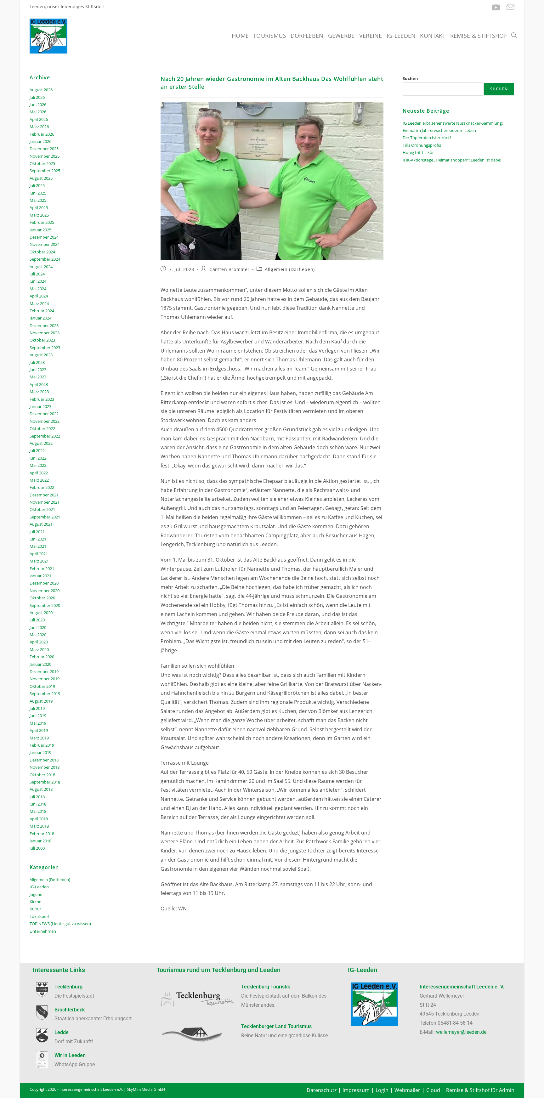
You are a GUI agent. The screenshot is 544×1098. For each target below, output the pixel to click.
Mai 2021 (38, 546)
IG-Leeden (39, 887)
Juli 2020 (37, 620)
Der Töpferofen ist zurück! (427, 137)
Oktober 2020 (42, 598)
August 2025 (41, 178)
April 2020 (39, 642)
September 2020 (45, 605)
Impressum (356, 1090)
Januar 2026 (40, 141)
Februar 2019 (42, 745)
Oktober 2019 (42, 686)
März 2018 (39, 826)
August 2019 (41, 701)
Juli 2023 (37, 362)
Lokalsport (40, 916)
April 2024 (39, 296)
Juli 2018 (37, 797)
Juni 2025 (38, 193)
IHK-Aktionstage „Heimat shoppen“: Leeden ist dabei (452, 160)
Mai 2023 (38, 377)
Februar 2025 (42, 222)
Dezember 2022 (44, 413)
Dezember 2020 (44, 583)
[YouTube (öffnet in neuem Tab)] (495, 7)
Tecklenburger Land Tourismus (276, 1026)
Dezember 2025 (44, 148)
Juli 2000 (37, 848)
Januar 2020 (40, 664)
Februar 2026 (42, 134)
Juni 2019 (38, 715)
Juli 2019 (37, 708)
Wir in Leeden (70, 1055)
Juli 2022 (37, 450)
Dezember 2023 (44, 325)
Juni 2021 (38, 539)
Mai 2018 (38, 811)
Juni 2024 (38, 281)
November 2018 (45, 767)
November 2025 (45, 156)
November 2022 (45, 421)
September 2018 (45, 782)
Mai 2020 (38, 634)
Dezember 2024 (44, 237)
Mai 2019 (38, 723)
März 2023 (39, 391)
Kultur (35, 909)
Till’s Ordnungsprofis (422, 145)
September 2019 (45, 693)
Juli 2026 (37, 97)
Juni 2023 (38, 369)
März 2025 (39, 215)
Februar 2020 (42, 656)
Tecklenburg (68, 987)
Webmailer (407, 1090)
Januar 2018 (40, 841)
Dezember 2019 (44, 671)
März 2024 (39, 303)
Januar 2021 (40, 576)
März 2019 (39, 738)
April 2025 (39, 207)
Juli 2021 (37, 532)
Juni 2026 (38, 104)
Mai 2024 (38, 288)
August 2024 (41, 266)
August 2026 (41, 90)
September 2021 (45, 517)
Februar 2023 (42, 399)
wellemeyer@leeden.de (461, 1032)
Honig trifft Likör (418, 152)
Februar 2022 (42, 487)
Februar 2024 (42, 311)
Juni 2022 (38, 458)
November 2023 (45, 333)
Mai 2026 (38, 112)
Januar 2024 (40, 318)
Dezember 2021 (44, 495)
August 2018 (41, 789)
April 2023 (39, 384)
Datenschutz (322, 1090)
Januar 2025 (40, 230)
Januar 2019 (40, 752)
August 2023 (41, 355)
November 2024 (45, 244)
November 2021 (45, 502)
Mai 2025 (38, 200)
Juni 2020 (38, 627)
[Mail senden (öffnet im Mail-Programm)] (508, 7)
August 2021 (41, 524)
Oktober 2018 (42, 775)
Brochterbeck (69, 1010)
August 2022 (41, 443)
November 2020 (45, 590)
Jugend (36, 894)
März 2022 (39, 480)
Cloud (433, 1090)
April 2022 (39, 473)
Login (382, 1090)
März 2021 (39, 561)
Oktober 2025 (42, 163)
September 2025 (45, 170)
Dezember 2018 (44, 760)
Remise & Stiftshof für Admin (480, 1090)
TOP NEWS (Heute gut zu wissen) (60, 923)
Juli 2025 (37, 185)
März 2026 (39, 126)
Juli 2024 (37, 274)
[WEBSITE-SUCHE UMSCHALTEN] (514, 35)
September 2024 (45, 259)
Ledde (61, 1032)
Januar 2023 (40, 406)
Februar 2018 (42, 833)
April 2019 (39, 730)
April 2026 (39, 119)
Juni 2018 (38, 804)
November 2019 (45, 679)
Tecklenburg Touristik (265, 987)
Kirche (35, 901)
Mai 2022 (38, 465)
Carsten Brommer (229, 269)
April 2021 (39, 554)
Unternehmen (43, 931)
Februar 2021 (42, 568)
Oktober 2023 (42, 340)
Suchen (410, 78)
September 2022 (45, 436)
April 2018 (39, 819)
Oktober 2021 (42, 509)
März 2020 (39, 649)
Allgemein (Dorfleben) (290, 269)
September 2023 (45, 347)
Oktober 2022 (42, 428)
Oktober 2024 (42, 252)
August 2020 (41, 612)
